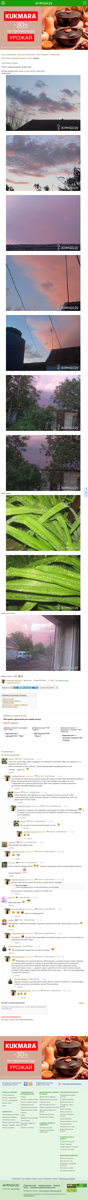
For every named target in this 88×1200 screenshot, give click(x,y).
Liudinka (11, 920)
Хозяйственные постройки (69, 1147)
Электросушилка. (8, 699)
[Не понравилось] (38, 759)
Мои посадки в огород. (10, 707)
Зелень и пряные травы (29, 1102)
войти (6, 1019)
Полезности (7, 1112)
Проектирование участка (68, 1121)
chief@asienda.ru (55, 1191)
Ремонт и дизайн (66, 1144)
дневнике (36, 58)
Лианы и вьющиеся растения (50, 1107)
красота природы (42, 54)
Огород (23, 1097)
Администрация (44, 1185)
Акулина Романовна (14, 946)
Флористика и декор (47, 1117)
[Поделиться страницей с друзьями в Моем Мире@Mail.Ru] (17, 688)
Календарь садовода (9, 1117)
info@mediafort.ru (29, 1196)
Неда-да (11, 759)
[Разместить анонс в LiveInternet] (26, 688)
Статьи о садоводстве (10, 1100)
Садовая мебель (66, 1124)
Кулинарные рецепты (67, 1170)
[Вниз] (86, 496)
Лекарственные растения (11, 1122)
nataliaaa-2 (12, 842)
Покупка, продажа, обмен (11, 1125)
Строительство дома (67, 1141)
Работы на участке (66, 1158)
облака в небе (55, 54)
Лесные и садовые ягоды (29, 1099)
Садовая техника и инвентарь (47, 1124)
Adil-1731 (11, 897)
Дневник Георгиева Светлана (14, 695)
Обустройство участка (69, 1092)
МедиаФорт (15, 1189)
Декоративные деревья (48, 1097)
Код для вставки (48, 687)
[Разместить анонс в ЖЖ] (35, 688)
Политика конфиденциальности (42, 1187)
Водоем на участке (66, 1102)
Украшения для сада (67, 1126)
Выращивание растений (29, 1107)
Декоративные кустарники (49, 1099)
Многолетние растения (47, 1105)
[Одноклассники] (30, 1084)
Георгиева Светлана (19, 58)
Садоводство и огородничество (27, 1093)
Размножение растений (29, 1110)
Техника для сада (46, 1127)
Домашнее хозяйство (69, 1155)
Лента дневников (8, 1095)
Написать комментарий (11, 755)
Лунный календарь (8, 1120)
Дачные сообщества (9, 1098)
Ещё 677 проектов (11, 723)
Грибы (23, 1115)
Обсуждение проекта (67, 1179)
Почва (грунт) (25, 1120)
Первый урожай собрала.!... (12, 701)
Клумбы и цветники (66, 1099)
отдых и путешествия (8, 54)
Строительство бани (67, 1149)
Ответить (11, 772)
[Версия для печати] (57, 688)
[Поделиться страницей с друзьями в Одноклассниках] (12, 688)
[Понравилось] (40, 759)
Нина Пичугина (44, 1191)
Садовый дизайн (66, 1119)
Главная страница (9, 1092)
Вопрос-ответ (7, 1103)
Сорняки (23, 1112)
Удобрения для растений (29, 1118)
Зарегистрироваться (11, 1017)
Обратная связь (29, 1185)
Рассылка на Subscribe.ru (71, 1084)
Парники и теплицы (27, 1127)
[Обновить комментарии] (86, 492)
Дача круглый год (66, 1161)
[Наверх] (86, 488)
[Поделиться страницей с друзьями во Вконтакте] (15, 688)
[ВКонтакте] (26, 1084)
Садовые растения (27, 1105)
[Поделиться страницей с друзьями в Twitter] (20, 688)
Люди (4, 1106)
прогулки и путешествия (26, 54)
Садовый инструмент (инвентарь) (47, 1131)
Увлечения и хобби (66, 1168)
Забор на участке (66, 1112)
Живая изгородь (65, 1109)
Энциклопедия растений (10, 1114)
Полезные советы (8, 1128)
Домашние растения (47, 1114)
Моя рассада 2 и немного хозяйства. (15, 705)
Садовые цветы (45, 1102)
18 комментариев (63, 680)
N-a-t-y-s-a (11, 862)
